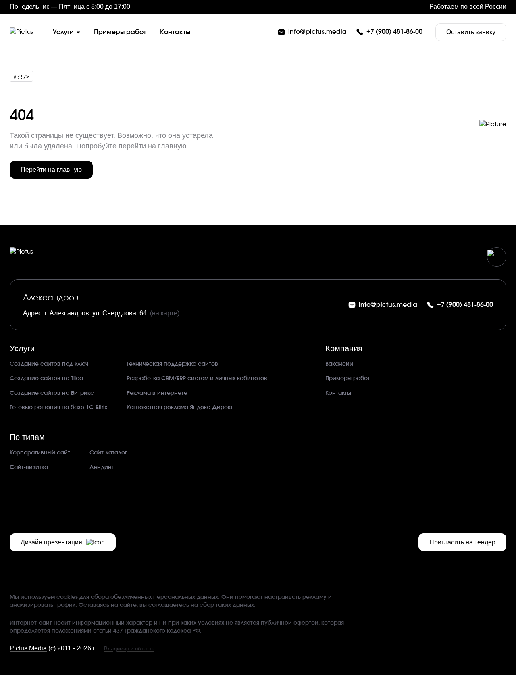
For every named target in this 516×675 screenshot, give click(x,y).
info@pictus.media (317, 32)
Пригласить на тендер (462, 542)
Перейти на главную (51, 169)
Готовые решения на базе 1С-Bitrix (58, 407)
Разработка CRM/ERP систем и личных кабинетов (197, 378)
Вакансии (339, 364)
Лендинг (101, 467)
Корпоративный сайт (40, 453)
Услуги (63, 32)
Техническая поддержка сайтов (172, 364)
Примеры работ (347, 378)
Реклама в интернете (157, 393)
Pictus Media (28, 648)
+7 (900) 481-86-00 (394, 32)
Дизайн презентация (51, 542)
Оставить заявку (470, 32)
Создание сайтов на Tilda (46, 378)
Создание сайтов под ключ (49, 364)
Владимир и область (129, 649)
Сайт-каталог (108, 453)
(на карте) (164, 313)
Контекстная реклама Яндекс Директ (180, 407)
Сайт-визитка (29, 467)
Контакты (338, 393)
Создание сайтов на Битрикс (52, 393)
